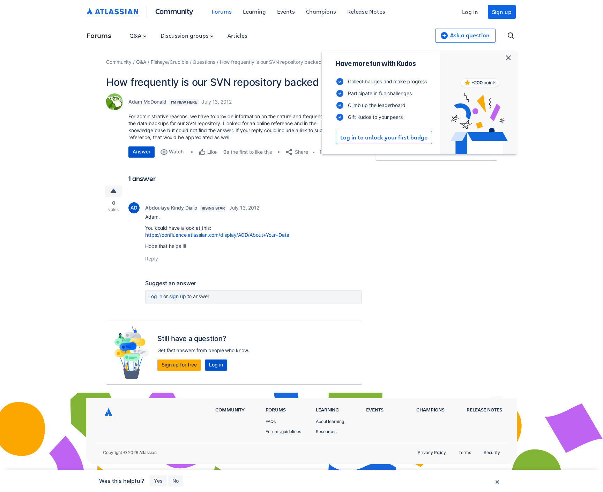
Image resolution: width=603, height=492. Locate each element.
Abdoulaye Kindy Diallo (171, 208)
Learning (254, 11)
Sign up (502, 11)
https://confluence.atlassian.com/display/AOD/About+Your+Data (217, 235)
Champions (321, 11)
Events (286, 11)
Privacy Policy (432, 452)
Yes (158, 481)
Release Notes (366, 11)
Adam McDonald (147, 102)
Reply (151, 259)
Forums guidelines (283, 431)
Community (174, 11)
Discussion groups (185, 35)
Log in (470, 11)
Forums (222, 11)
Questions (204, 62)
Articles (237, 35)
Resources (326, 431)
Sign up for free (179, 365)
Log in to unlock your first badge (383, 137)
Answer (141, 151)
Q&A (136, 35)
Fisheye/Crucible (169, 62)
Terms (465, 452)
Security (492, 452)
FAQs (271, 421)
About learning (330, 421)
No (175, 481)
